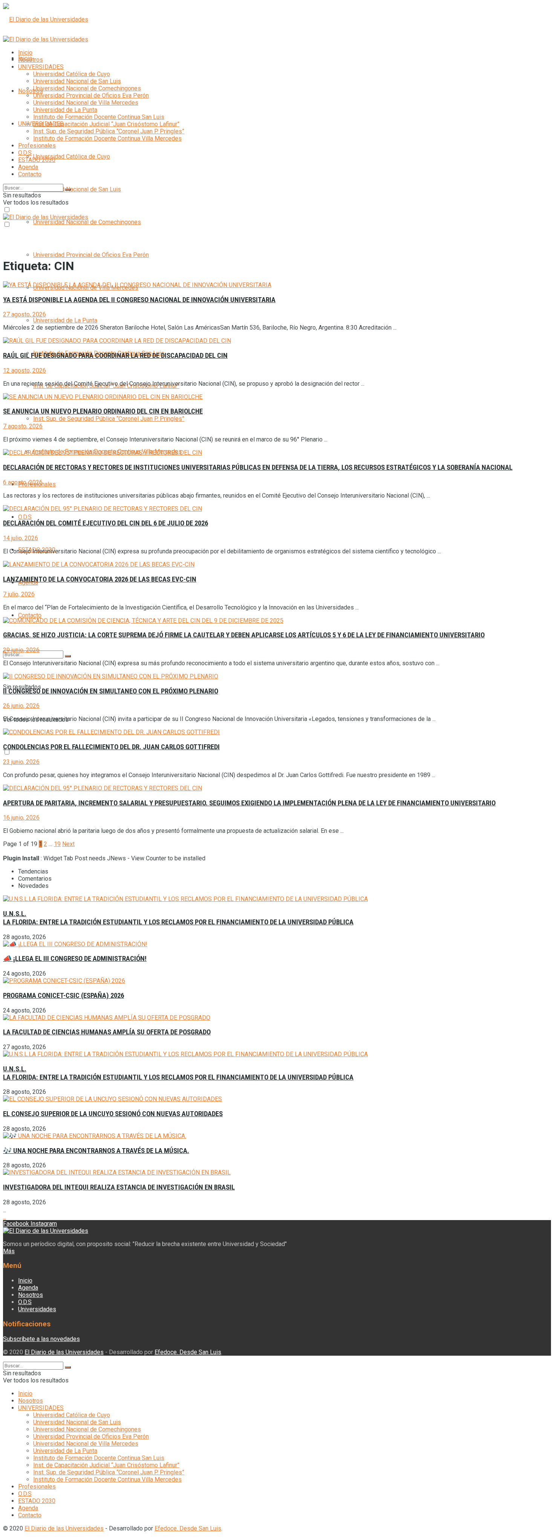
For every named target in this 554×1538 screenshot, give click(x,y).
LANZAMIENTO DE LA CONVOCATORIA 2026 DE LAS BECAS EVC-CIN (99, 579)
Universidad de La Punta (65, 320)
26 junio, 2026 (21, 705)
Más (9, 1251)
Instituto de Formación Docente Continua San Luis (98, 117)
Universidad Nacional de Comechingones (87, 222)
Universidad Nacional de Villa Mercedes (85, 102)
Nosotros (30, 91)
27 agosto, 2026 (24, 314)
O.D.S (25, 517)
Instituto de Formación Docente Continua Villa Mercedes (107, 138)
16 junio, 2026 (21, 817)
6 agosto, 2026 (23, 482)
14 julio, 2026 (20, 538)
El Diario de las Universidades (64, 1352)
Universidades (37, 1309)
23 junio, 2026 (21, 761)
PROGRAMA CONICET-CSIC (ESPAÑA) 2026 (63, 995)
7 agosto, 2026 (23, 426)
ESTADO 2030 (36, 159)
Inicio (25, 52)
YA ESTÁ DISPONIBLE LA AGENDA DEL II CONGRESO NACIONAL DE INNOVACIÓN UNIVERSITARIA (139, 300)
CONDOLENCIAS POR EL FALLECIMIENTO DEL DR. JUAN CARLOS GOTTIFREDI (111, 747)
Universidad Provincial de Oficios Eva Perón (91, 254)
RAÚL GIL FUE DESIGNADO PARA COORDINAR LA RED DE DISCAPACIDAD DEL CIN (115, 355)
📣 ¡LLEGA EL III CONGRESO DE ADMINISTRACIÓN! (75, 959)
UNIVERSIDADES (41, 66)
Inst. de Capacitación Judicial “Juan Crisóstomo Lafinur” (106, 124)
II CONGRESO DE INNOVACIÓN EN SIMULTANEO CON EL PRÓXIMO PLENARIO (110, 691)
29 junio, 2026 (21, 650)
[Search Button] (68, 656)
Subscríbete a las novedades (41, 1339)
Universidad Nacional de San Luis (77, 189)
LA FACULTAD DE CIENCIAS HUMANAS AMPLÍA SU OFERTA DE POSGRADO (107, 1032)
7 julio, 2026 (19, 594)
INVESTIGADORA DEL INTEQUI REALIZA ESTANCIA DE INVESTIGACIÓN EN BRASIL (119, 1187)
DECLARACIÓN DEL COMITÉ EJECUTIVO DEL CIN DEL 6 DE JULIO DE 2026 (105, 523)
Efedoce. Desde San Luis (188, 1352)
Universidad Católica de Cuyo (71, 156)
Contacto (29, 615)
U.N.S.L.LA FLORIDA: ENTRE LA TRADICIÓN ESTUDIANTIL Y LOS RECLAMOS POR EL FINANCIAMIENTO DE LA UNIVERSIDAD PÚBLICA (178, 918)
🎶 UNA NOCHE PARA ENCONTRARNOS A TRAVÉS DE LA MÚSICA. (96, 1151)
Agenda (28, 167)
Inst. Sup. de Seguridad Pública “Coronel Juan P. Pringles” (108, 418)
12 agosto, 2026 (24, 370)
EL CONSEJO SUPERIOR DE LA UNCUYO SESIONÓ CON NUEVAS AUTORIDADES (113, 1114)
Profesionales (37, 145)
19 (57, 844)
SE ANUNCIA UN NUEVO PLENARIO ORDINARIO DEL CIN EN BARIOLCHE (103, 411)
